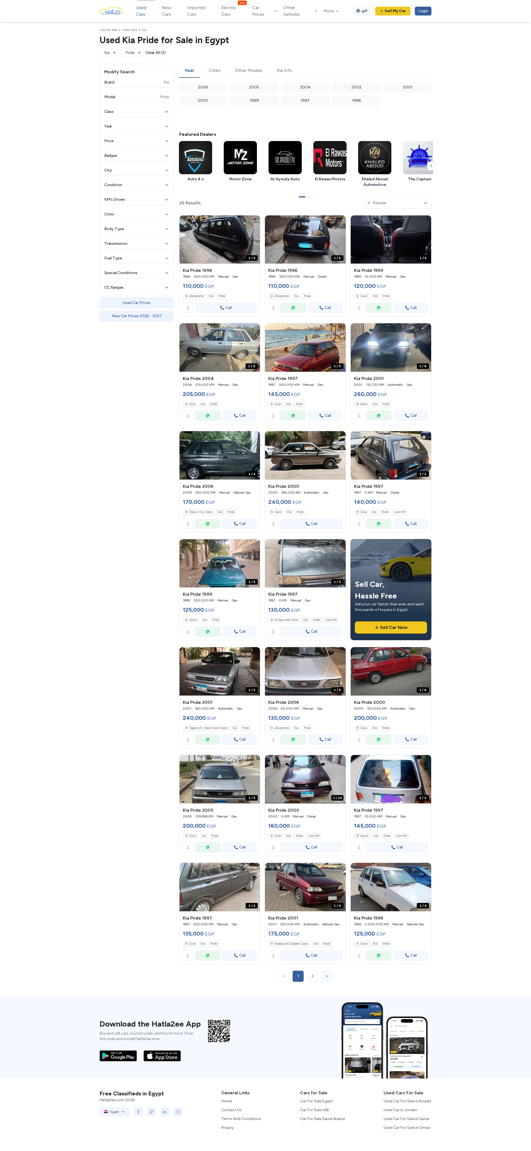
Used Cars (141, 11)
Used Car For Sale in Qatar (407, 1118)
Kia (211, 296)
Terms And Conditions (241, 1118)
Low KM (399, 512)
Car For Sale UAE (314, 1110)
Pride (221, 296)
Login (423, 11)
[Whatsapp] (293, 308)
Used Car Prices (136, 302)
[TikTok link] (151, 1111)
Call (228, 307)
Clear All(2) (155, 52)
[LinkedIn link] (164, 1111)
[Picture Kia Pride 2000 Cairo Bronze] (305, 455)
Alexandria (196, 296)
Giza (192, 404)
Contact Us (231, 1110)
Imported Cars (196, 11)
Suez (364, 296)
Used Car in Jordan (400, 1110)
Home (226, 1101)
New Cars (166, 11)
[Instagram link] (178, 1111)
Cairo (363, 404)
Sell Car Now (393, 627)
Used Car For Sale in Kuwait (407, 1101)
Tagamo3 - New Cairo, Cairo (208, 728)
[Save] (253, 222)
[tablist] (305, 71)
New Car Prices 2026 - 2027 (137, 316)
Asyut (193, 620)
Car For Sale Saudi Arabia (322, 1118)
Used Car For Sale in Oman (407, 1127)
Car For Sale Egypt (316, 1101)
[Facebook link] (138, 1111)
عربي (364, 10)
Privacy (227, 1127)
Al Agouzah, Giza (286, 620)
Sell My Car (395, 11)
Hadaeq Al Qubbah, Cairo (291, 944)
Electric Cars (233, 10)
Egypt (114, 1112)
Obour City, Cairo (200, 512)
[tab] (189, 71)
